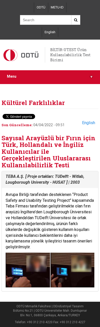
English (50, 32)
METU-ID (57, 7)
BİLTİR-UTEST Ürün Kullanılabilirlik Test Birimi (70, 54)
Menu (49, 76)
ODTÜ (41, 7)
